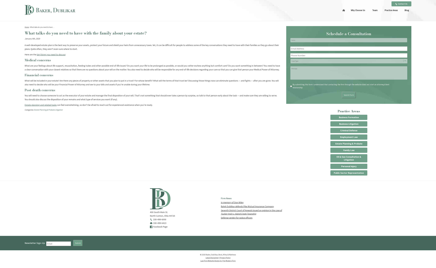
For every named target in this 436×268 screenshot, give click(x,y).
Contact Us (402, 3)
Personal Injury (349, 166)
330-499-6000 (159, 219)
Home (343, 10)
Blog (407, 10)
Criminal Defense (348, 130)
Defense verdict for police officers (236, 217)
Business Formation (349, 117)
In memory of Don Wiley (232, 202)
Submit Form (349, 95)
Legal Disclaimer (212, 258)
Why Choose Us (358, 10)
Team (375, 10)
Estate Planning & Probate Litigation (48, 110)
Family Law (348, 150)
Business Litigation (348, 123)
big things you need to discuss (51, 54)
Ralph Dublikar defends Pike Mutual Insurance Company (247, 206)
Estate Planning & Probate (348, 143)
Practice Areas (391, 10)
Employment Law (349, 137)
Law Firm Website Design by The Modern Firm (218, 261)
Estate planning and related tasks (41, 104)
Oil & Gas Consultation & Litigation (348, 158)
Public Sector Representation (349, 172)
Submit (78, 243)
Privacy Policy (225, 258)
